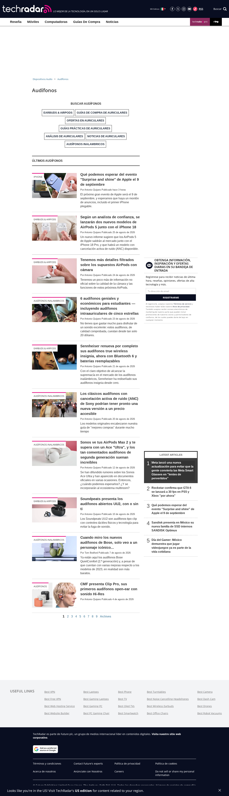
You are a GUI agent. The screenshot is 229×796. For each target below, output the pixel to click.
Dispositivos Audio (42, 79)
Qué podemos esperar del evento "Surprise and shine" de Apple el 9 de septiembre (173, 509)
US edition (83, 790)
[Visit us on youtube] (189, 9)
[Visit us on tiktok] (195, 9)
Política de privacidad (127, 763)
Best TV (122, 699)
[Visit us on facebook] (172, 9)
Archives (105, 616)
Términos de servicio (182, 304)
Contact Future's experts (88, 763)
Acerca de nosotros (44, 771)
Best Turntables (156, 691)
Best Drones (204, 706)
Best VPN (49, 691)
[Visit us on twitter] (178, 9)
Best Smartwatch (128, 713)
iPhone (38, 176)
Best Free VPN (52, 699)
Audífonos (62, 79)
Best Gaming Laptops (96, 699)
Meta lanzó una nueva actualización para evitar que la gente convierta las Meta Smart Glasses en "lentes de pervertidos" (172, 470)
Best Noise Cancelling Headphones (168, 699)
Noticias (112, 22)
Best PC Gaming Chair (96, 713)
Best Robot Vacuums (209, 713)
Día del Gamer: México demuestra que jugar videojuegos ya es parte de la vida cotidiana (171, 545)
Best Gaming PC (92, 706)
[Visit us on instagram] (184, 9)
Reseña (15, 22)
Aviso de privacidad (181, 306)
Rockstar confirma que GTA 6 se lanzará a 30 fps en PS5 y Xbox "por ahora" (171, 491)
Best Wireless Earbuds (160, 706)
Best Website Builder (56, 713)
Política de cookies (166, 763)
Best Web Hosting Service (59, 706)
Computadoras (56, 22)
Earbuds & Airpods (45, 219)
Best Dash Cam (206, 699)
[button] (220, 9)
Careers (119, 771)
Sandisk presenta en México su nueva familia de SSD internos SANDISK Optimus (173, 526)
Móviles (33, 22)
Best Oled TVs (126, 706)
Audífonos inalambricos (49, 300)
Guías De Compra (86, 22)
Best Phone (124, 691)
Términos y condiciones (47, 763)
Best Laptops (91, 691)
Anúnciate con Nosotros (88, 771)
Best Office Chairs (157, 713)
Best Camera (205, 691)
